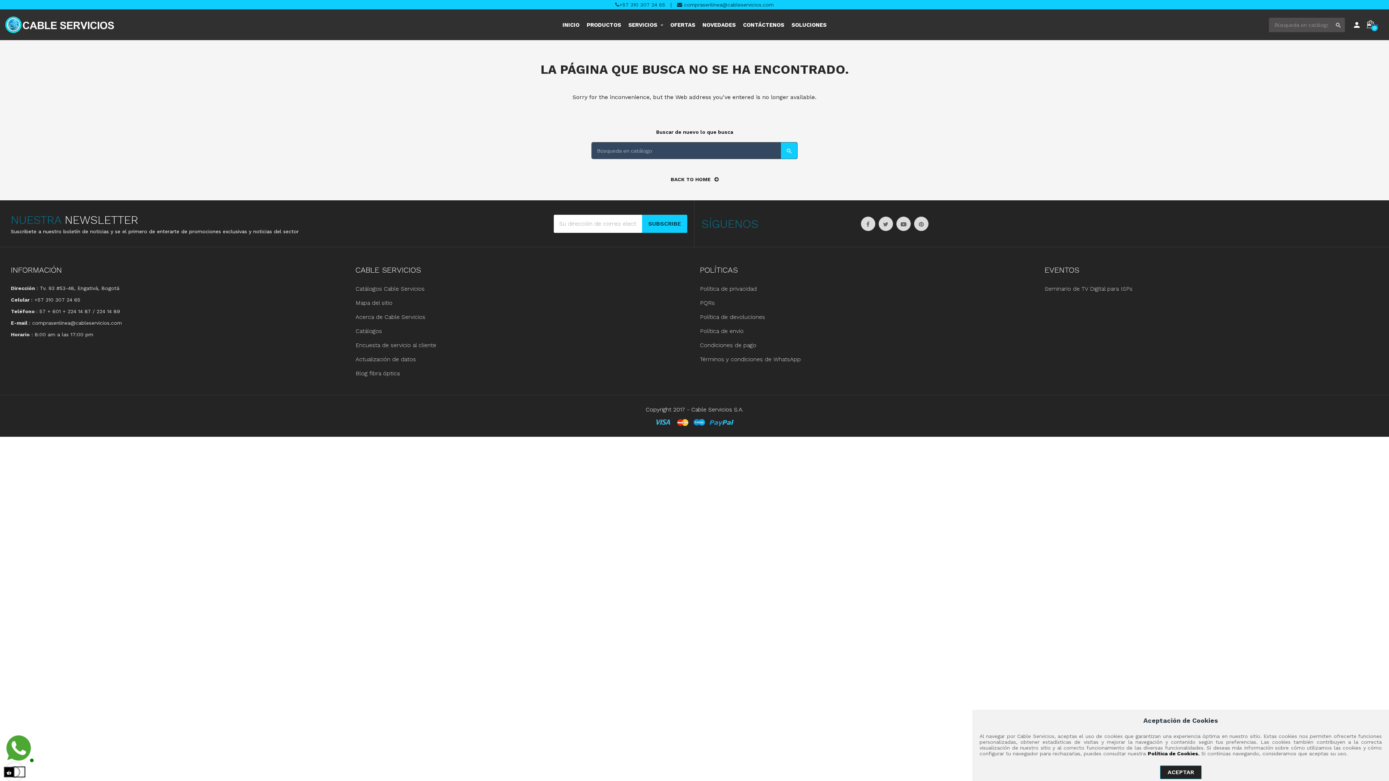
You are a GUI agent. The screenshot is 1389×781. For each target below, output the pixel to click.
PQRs (707, 302)
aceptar (1181, 772)
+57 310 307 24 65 (642, 5)
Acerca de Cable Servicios (390, 316)
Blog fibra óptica (378, 373)
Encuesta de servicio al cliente (396, 345)
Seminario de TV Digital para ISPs (1089, 288)
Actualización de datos (386, 359)
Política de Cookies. (1173, 753)
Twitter (886, 224)
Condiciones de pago (728, 345)
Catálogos (369, 331)
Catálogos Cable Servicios (390, 288)
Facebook (868, 224)
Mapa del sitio (374, 302)
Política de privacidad (728, 288)
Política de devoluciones (732, 316)
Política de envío (722, 331)
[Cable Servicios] (59, 24)
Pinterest (921, 224)
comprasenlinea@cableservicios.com (728, 5)
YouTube (903, 224)
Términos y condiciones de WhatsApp (750, 359)
